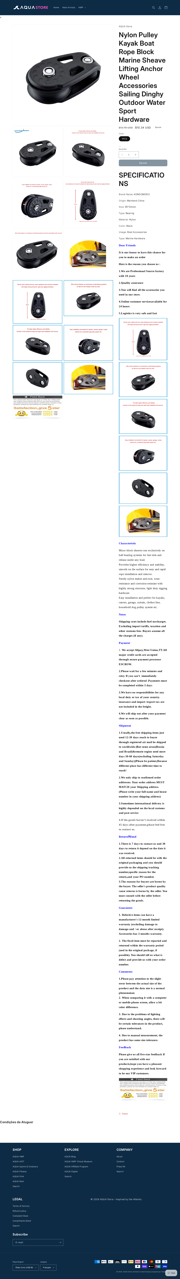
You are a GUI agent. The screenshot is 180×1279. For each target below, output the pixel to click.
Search (16, 1186)
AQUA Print (18, 1176)
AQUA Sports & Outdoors (25, 1166)
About (120, 1156)
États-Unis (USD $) (24, 1267)
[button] (82, 7)
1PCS (124, 139)
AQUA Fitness (19, 1171)
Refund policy (19, 1211)
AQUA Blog (70, 1156)
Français (47, 1267)
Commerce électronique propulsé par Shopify (150, 1272)
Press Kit (121, 1166)
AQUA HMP (18, 1156)
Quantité (123, 149)
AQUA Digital (71, 1171)
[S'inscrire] (60, 1242)
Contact (120, 1161)
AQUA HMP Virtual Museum (78, 1161)
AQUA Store (127, 1272)
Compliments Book (22, 1221)
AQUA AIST (18, 1161)
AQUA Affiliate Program (76, 1166)
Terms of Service (21, 1206)
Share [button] (125, 1113)
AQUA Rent (18, 1181)
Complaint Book (20, 1216)
